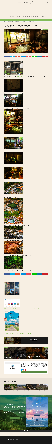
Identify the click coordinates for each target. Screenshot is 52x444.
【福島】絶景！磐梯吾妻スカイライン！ (42, 391)
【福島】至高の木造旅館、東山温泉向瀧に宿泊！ (9, 391)
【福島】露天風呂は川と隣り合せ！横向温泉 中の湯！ (33, 21)
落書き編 (36, 16)
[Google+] (17, 56)
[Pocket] (28, 56)
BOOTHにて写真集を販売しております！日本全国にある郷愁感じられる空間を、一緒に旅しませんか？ (21, 297)
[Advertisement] (26, 9)
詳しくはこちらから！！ (15, 418)
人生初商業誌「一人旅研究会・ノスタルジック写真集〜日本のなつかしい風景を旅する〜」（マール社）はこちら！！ (23, 333)
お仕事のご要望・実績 (22, 17)
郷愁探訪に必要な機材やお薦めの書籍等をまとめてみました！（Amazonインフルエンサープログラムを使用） (22, 308)
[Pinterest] (45, 56)
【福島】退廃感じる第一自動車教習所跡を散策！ (20, 391)
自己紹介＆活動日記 (41, 16)
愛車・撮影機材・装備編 (30, 16)
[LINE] (34, 56)
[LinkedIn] (39, 56)
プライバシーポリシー (32, 439)
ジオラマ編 (24, 16)
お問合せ (43, 439)
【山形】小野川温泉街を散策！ (31, 390)
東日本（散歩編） (18, 21)
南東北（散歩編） (24, 21)
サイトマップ (39, 439)
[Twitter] (12, 56)
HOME (6, 21)
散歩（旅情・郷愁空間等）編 (11, 16)
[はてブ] (23, 56)
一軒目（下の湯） (19, 76)
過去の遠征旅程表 (29, 17)
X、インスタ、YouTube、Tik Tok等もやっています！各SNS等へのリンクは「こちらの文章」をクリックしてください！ (24, 280)
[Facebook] (7, 56)
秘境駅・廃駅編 (19, 16)
